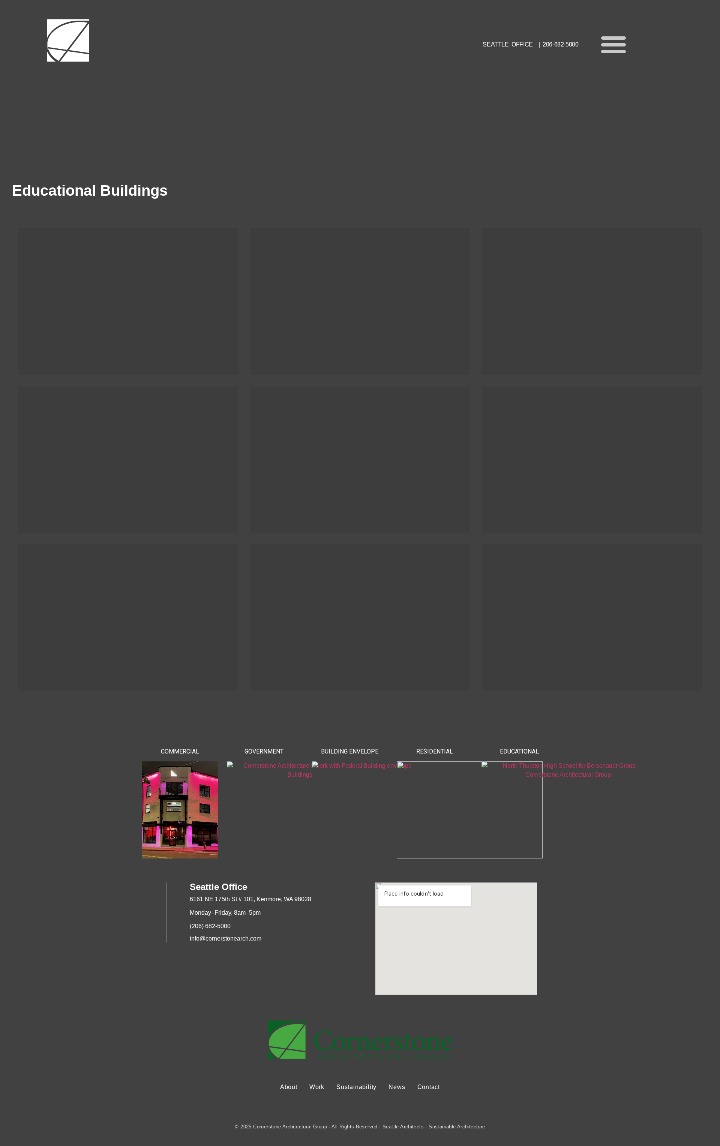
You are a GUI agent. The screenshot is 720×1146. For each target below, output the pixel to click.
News (396, 1087)
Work (316, 1087)
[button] (613, 44)
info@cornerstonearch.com (225, 938)
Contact (428, 1087)
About (288, 1087)
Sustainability (356, 1087)
